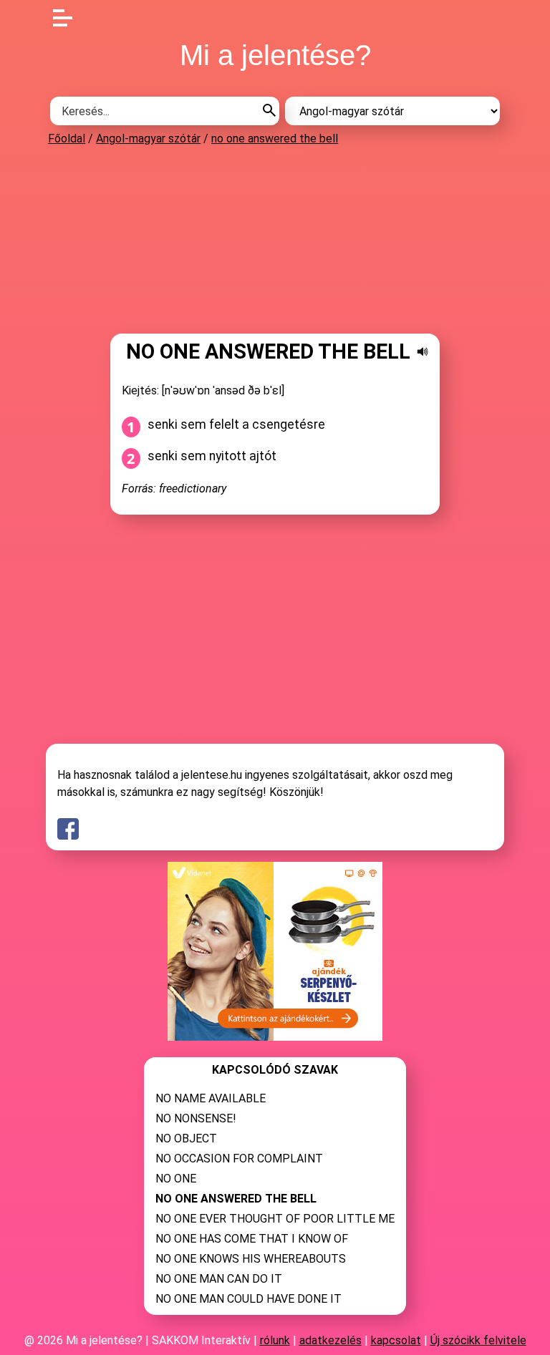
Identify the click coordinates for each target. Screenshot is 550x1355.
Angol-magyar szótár (148, 138)
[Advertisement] (275, 239)
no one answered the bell (274, 138)
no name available (210, 1098)
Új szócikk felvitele (478, 1340)
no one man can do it (218, 1279)
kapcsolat (396, 1340)
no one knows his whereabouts (250, 1259)
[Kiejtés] (422, 351)
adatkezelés (330, 1340)
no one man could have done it (248, 1299)
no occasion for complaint (239, 1158)
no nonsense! (195, 1118)
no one (175, 1178)
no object (186, 1138)
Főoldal (66, 138)
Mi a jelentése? (275, 55)
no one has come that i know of (251, 1238)
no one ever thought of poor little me (275, 1218)
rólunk (275, 1340)
